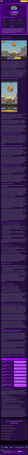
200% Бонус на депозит (24, 1)
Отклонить (23, 451)
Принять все (19, 451)
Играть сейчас (14, 12)
